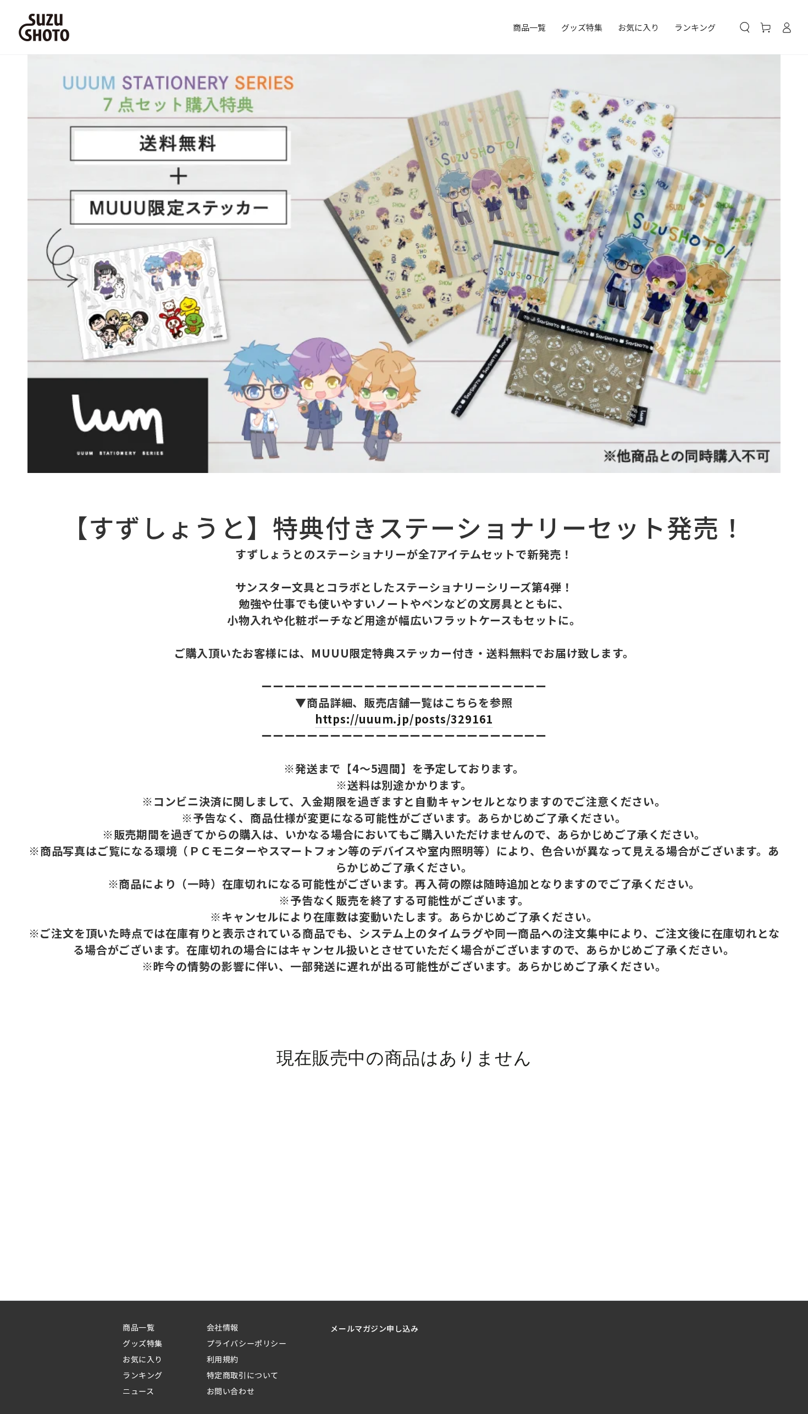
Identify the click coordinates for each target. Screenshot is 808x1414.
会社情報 (223, 1327)
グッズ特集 (143, 1343)
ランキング (143, 1375)
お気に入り (143, 1359)
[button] (744, 27)
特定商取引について (243, 1375)
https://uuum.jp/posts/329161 (404, 719)
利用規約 (223, 1359)
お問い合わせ (230, 1391)
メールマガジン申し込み (374, 1328)
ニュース (138, 1391)
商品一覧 (138, 1327)
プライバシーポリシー (247, 1343)
